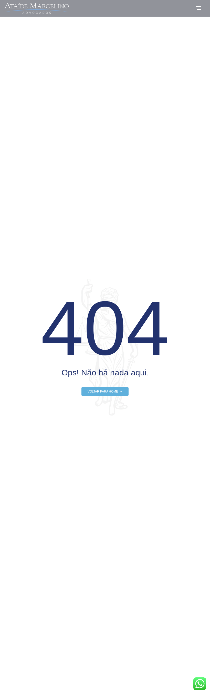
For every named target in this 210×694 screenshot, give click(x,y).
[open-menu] (198, 8)
